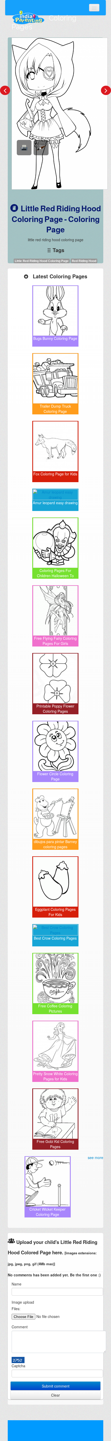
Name (16, 1284)
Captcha (18, 1365)
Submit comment (55, 1386)
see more (95, 1157)
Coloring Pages (44, 22)
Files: (16, 1308)
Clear (55, 1395)
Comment (20, 1326)
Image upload (23, 1302)
